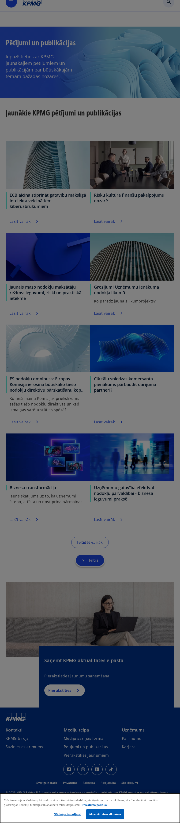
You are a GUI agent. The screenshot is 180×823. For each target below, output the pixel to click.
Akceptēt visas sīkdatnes (105, 814)
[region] (90, 808)
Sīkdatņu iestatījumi (67, 814)
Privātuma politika (94, 805)
